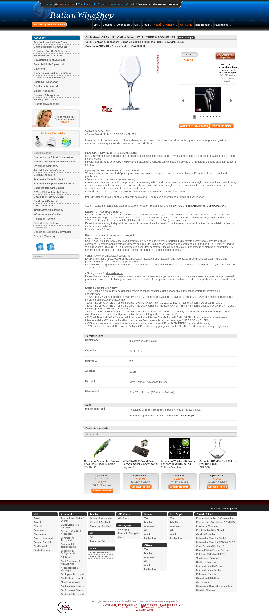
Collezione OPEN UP (97, 46)
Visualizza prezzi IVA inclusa (49, 24)
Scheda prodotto (102, 490)
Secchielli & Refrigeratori (49, 64)
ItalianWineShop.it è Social (49, 179)
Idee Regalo (202, 24)
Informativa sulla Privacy (48, 210)
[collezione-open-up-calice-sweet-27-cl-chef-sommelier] (207, 100)
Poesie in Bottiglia (128, 533)
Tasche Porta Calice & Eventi (51, 42)
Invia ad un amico (222, 126)
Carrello (130, 4)
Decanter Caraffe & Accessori (52, 51)
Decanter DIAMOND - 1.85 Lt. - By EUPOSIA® (217, 463)
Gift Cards (186, 24)
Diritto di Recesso (44, 205)
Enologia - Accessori (46, 82)
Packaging (124, 529)
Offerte (170, 24)
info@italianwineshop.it (181, 415)
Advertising (40, 227)
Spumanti (39, 530)
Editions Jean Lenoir (173, 467)
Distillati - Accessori (46, 86)
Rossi (37, 518)
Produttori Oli (97, 541)
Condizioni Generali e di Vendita (52, 232)
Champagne (40, 534)
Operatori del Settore (46, 223)
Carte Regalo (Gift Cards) (49, 188)
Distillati (107, 24)
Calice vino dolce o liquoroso (138, 41)
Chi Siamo (215, 508)
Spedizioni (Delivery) (46, 201)
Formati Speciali (42, 542)
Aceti (145, 24)
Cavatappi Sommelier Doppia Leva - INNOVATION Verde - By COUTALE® (101, 464)
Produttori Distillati (100, 526)
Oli (136, 24)
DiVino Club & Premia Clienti (50, 192)
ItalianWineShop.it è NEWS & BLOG (54, 183)
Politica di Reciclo (44, 218)
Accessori (123, 24)
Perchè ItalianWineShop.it (49, 170)
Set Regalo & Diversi (46, 99)
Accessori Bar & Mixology (49, 77)
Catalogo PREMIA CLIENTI (49, 196)
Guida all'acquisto (44, 174)
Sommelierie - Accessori (48, 55)
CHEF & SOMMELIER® (170, 41)
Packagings (221, 24)
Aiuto (101, 4)
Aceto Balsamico (99, 552)
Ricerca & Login (67, 4)
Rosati (37, 522)
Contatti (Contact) (44, 236)
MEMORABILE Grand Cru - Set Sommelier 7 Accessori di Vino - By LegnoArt (140, 464)
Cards (121, 537)
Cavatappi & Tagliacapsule (49, 60)
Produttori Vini (42, 550)
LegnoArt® (129, 467)
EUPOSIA (205, 467)
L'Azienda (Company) (46, 165)
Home (48, 4)
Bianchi (38, 526)
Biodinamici (40, 546)
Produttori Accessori (46, 104)
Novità (157, 24)
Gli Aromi (39, 68)
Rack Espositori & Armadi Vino (52, 73)
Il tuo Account (115, 4)
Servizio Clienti (204, 514)
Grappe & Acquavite (101, 518)
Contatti (225, 508)
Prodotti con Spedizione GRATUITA (54, 161)
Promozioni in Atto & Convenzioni (53, 157)
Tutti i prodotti (86, 4)
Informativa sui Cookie (47, 214)
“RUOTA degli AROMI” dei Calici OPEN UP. (200, 205)
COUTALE (90, 467)
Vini (96, 24)
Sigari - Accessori (44, 90)
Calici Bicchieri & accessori (50, 46)
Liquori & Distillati (100, 522)
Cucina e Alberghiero (46, 95)
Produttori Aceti (99, 556)
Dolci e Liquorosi (43, 538)
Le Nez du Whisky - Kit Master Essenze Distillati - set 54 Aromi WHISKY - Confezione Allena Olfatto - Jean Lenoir (179, 465)
